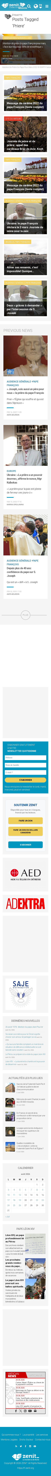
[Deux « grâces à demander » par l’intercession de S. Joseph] (25, 298)
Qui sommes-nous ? (11, 1434)
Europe (11, 471)
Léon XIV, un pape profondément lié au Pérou (14, 1238)
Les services (42, 1434)
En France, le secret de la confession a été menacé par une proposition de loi (31, 1115)
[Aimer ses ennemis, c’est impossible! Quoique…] (25, 257)
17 (8, 1200)
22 (37, 1200)
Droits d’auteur (26, 1439)
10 (8, 1195)
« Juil (7, 1217)
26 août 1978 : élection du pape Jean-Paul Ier (24, 1027)
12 (20, 1195)
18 (14, 1200)
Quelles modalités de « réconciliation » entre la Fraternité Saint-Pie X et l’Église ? (30, 1146)
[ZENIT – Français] (14, 5)
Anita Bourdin (13, 415)
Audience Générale (15, 201)
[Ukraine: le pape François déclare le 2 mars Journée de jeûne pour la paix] (25, 216)
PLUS (25, 615)
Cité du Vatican (13, 119)
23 (43, 1200)
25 (14, 1205)
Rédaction (7, 59)
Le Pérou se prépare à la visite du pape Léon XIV (25, 1054)
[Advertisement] (25, 655)
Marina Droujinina (15, 504)
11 (14, 1195)
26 (20, 1205)
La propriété (28, 1434)
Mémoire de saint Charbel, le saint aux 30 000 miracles (31, 1100)
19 (20, 1200)
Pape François (12, 78)
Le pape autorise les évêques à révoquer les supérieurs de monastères (29, 1131)
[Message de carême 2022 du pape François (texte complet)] (25, 93)
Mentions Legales (9, 1439)
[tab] (16, 1375)
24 (8, 1205)
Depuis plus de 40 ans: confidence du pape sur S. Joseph (21, 572)
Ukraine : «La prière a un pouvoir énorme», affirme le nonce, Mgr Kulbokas (24, 478)
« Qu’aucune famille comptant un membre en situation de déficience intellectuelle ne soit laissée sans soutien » (24, 1047)
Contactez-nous (42, 1439)
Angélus (9, 242)
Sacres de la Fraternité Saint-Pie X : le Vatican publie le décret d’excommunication (31, 1086)
